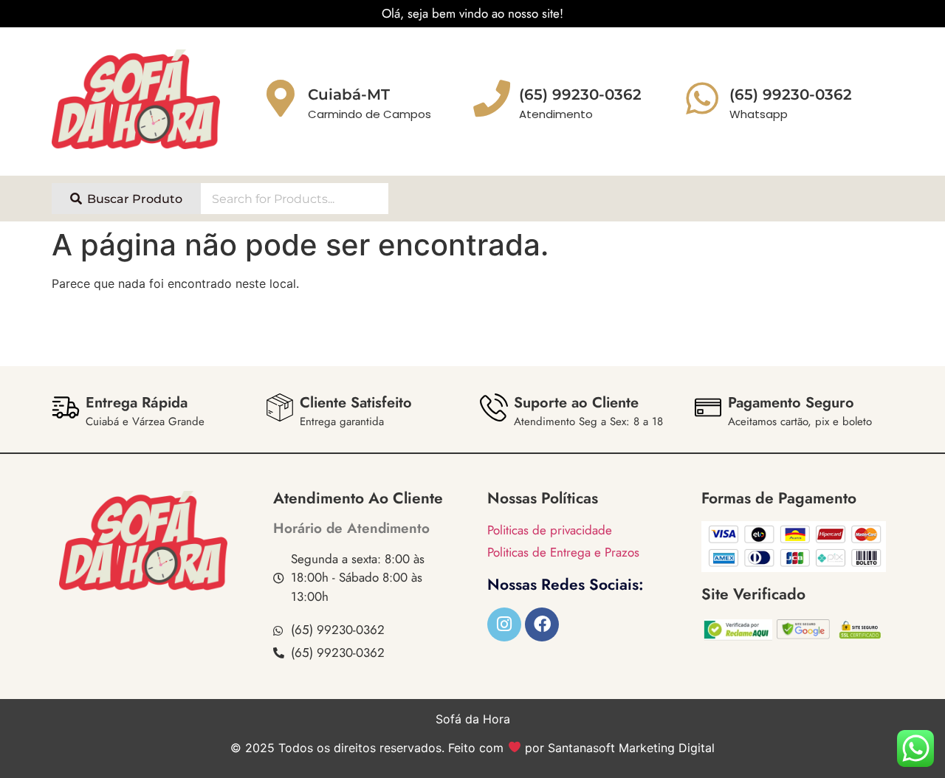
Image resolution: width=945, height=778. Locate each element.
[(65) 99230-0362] (702, 98)
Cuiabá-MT (349, 94)
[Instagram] (504, 624)
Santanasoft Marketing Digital (631, 747)
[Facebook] (542, 624)
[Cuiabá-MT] (280, 98)
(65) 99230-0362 (790, 94)
